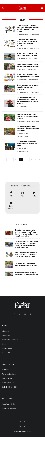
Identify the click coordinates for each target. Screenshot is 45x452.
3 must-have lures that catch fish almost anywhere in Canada (28, 65)
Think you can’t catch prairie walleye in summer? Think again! (26, 264)
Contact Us (6, 335)
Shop (4, 344)
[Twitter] (19, 314)
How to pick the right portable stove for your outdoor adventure (27, 87)
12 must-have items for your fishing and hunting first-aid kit (28, 76)
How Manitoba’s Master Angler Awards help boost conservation (26, 273)
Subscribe (5, 370)
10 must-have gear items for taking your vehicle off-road (27, 55)
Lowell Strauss (22, 92)
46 (39, 159)
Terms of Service (8, 353)
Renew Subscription (9, 374)
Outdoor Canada (22, 34)
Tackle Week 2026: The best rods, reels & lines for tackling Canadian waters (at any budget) (28, 28)
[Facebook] (14, 314)
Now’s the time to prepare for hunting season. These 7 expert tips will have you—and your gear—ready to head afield (27, 233)
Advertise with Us (8, 404)
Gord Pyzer (21, 69)
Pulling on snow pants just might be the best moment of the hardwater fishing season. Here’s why (27, 100)
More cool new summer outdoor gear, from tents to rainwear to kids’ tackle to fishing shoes (26, 254)
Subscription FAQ (8, 383)
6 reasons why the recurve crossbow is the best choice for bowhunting (28, 128)
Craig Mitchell (22, 58)
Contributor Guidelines (10, 340)
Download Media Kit (9, 408)
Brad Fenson (21, 121)
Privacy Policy (7, 349)
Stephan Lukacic (22, 133)
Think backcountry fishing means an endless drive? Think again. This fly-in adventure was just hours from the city (27, 244)
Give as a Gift (7, 378)
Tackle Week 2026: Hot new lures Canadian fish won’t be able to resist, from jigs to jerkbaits (27, 42)
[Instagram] (25, 314)
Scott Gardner (22, 79)
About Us (5, 331)
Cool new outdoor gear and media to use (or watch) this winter (27, 143)
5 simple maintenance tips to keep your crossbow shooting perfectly (27, 116)
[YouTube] (30, 314)
